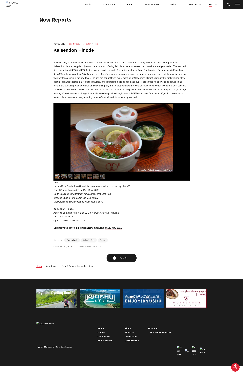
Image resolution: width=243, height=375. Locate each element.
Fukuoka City (86, 44)
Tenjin (95, 44)
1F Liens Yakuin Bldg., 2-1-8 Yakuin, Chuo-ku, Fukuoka (91, 213)
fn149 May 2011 (113, 228)
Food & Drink (73, 44)
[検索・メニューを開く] (233, 4)
